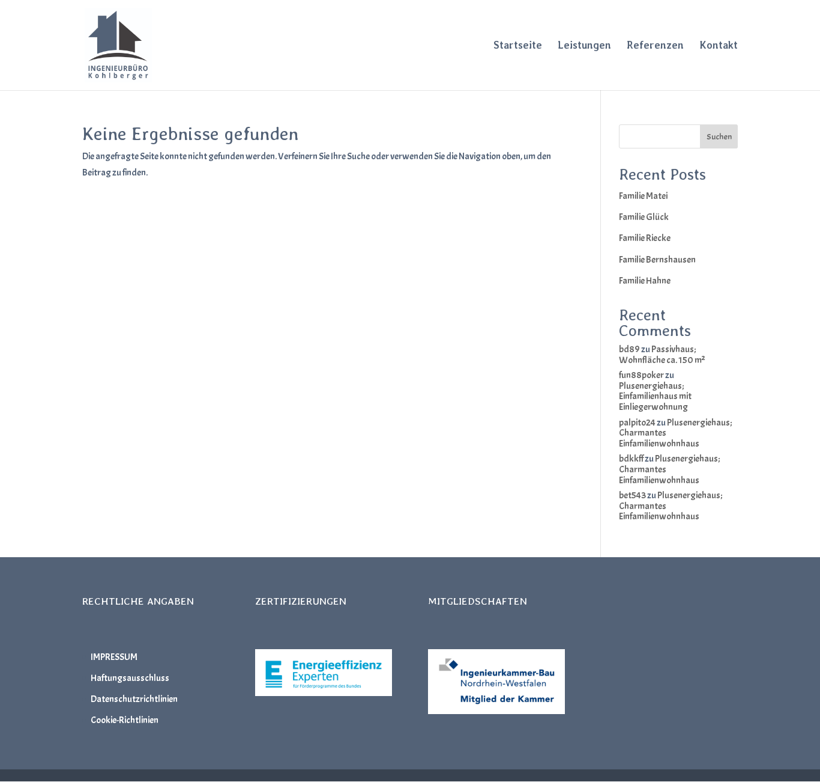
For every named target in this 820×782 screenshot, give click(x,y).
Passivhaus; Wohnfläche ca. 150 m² (662, 354)
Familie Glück (644, 217)
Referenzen (655, 46)
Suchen (719, 137)
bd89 (629, 349)
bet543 (632, 495)
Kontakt (718, 46)
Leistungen (584, 46)
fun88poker (641, 375)
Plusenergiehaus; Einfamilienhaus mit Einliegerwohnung (655, 396)
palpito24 (637, 423)
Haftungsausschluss (130, 678)
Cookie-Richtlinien (124, 720)
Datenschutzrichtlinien (134, 699)
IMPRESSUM (114, 657)
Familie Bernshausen (657, 260)
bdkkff (631, 459)
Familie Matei (643, 196)
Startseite (517, 46)
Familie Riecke (645, 238)
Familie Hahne (645, 281)
